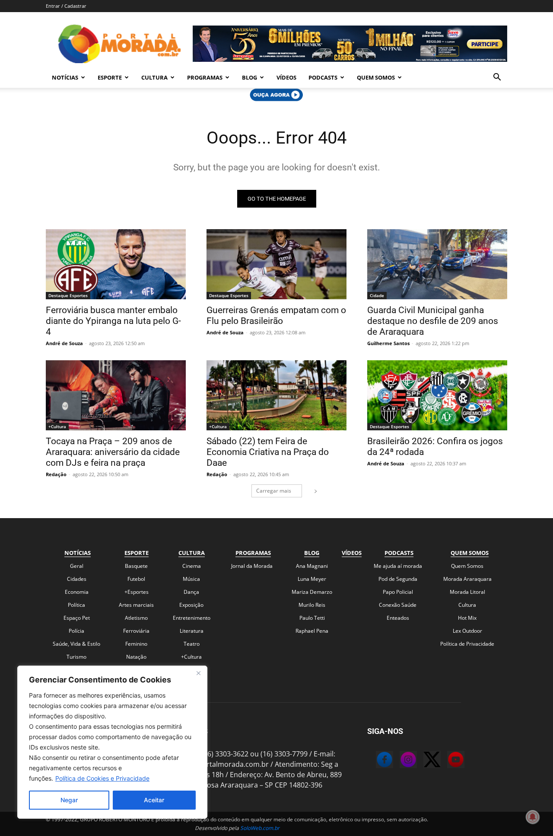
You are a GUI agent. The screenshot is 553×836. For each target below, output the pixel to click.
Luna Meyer (312, 579)
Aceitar (154, 800)
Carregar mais (273, 490)
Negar (69, 800)
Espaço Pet (77, 617)
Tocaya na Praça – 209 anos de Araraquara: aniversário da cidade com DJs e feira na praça (113, 452)
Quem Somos (376, 77)
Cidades (76, 579)
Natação (136, 656)
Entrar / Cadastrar (66, 6)
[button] (496, 78)
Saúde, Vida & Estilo (76, 643)
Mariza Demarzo (312, 592)
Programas (204, 77)
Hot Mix (467, 617)
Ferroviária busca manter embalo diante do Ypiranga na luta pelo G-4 (113, 321)
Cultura (154, 77)
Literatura (191, 630)
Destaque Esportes (68, 295)
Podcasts (322, 77)
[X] (423, 761)
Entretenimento (191, 617)
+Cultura (57, 426)
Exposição (191, 605)
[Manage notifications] (533, 817)
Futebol (136, 579)
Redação (56, 474)
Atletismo (136, 617)
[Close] (198, 673)
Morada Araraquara (467, 579)
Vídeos (286, 77)
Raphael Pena (312, 630)
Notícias (65, 77)
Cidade (377, 295)
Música (191, 579)
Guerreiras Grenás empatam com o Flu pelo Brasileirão (276, 315)
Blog (249, 77)
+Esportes (136, 592)
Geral (76, 566)
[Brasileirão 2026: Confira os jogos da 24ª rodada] (437, 395)
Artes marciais (136, 605)
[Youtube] (447, 761)
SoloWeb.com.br (260, 828)
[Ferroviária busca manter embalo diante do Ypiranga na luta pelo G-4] (116, 264)
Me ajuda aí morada (398, 566)
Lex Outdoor (467, 630)
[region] (112, 742)
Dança (191, 592)
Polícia (76, 630)
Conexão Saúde (397, 605)
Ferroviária (136, 630)
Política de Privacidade (467, 643)
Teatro (192, 643)
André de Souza (64, 343)
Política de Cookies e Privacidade (102, 778)
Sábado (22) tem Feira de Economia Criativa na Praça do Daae (268, 452)
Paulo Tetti (312, 617)
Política (76, 605)
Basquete (136, 566)
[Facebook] (376, 761)
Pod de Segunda (397, 579)
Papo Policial (398, 592)
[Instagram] (399, 761)
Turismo (76, 656)
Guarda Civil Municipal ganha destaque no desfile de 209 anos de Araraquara (432, 321)
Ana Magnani (312, 566)
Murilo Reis (312, 605)
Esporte (110, 77)
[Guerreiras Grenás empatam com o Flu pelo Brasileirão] (276, 264)
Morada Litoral (467, 592)
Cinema (191, 566)
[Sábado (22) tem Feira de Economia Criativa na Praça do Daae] (276, 395)
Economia (77, 592)
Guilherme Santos (388, 343)
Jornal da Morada (252, 566)
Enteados (398, 617)
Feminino (136, 643)
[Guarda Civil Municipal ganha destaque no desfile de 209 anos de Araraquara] (437, 264)
